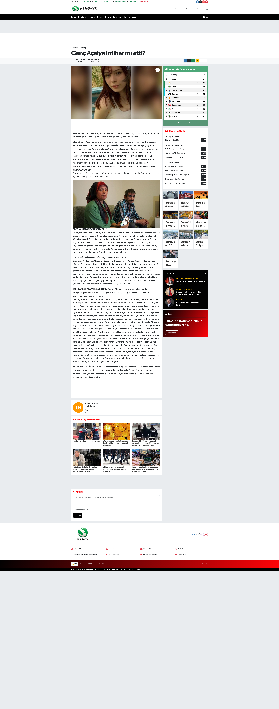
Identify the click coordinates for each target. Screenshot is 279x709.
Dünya (108, 17)
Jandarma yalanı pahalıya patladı (86, 441)
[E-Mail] (87, 411)
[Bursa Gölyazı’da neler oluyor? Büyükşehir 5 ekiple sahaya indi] (201, 234)
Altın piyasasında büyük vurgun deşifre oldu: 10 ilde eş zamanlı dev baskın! (115, 443)
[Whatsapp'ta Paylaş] (193, 61)
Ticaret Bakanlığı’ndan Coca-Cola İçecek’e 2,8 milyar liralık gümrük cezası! (185, 204)
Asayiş (83, 48)
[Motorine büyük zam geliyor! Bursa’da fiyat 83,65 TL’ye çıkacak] (201, 215)
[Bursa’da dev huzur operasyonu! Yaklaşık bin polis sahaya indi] (170, 215)
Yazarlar (200, 9)
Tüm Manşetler (113, 554)
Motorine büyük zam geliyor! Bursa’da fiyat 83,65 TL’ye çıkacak (201, 224)
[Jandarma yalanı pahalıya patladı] (87, 431)
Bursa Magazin (129, 17)
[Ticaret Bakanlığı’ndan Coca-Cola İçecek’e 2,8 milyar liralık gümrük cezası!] (186, 195)
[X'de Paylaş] (189, 61)
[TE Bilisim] (78, 407)
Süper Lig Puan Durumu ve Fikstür (85, 554)
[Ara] (207, 9)
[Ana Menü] (207, 17)
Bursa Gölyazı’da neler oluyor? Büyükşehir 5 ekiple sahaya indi (200, 244)
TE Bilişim (205, 564)
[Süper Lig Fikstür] (205, 131)
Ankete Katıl (172, 333)
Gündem (82, 17)
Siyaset (100, 17)
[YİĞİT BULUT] (169, 302)
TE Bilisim (90, 406)
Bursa (73, 17)
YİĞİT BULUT (181, 300)
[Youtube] (206, 534)
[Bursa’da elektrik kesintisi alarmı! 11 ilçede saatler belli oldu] (201, 195)
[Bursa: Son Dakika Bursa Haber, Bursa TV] (84, 9)
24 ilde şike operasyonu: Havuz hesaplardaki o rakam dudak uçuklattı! (115, 469)
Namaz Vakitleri (148, 549)
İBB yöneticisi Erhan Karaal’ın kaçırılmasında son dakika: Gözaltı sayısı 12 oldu (85, 469)
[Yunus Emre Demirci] (169, 292)
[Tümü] (205, 273)
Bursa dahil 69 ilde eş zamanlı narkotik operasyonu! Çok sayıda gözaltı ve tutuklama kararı (145, 443)
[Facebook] (194, 534)
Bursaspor (117, 17)
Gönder (78, 515)
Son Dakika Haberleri (150, 554)
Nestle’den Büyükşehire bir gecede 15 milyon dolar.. (190, 283)
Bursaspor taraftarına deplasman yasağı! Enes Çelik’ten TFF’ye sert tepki (170, 263)
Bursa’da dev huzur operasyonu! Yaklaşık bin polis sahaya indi (170, 224)
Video (188, 9)
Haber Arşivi (182, 554)
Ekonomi (91, 17)
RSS (75, 564)
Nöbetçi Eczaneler (80, 549)
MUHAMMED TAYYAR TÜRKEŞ (187, 278)
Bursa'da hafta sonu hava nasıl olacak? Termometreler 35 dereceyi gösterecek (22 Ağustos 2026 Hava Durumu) (185, 224)
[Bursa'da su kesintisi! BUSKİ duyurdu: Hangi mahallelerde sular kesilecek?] (170, 195)
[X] (198, 534)
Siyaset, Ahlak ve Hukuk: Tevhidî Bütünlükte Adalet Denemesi (188, 293)
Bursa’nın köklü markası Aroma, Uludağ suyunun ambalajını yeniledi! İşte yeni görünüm (185, 244)
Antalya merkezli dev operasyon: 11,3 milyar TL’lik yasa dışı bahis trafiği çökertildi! (145, 469)
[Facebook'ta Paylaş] (185, 61)
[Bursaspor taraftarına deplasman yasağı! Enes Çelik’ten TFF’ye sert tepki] (170, 254)
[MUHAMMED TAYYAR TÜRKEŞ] (169, 281)
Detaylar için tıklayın (186, 123)
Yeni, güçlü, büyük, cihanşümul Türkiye (188, 304)
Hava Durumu (113, 549)
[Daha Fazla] (197, 61)
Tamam (146, 569)
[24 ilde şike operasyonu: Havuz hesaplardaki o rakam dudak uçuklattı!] (116, 457)
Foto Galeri (175, 9)
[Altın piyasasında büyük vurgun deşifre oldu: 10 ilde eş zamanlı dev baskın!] (116, 431)
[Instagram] (202, 534)
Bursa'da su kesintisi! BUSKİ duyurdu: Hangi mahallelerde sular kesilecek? (170, 204)
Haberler (74, 48)
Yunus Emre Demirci (184, 289)
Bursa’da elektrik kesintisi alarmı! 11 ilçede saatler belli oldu (201, 204)
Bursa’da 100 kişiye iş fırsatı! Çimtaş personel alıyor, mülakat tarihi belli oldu (170, 244)
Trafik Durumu (182, 549)
